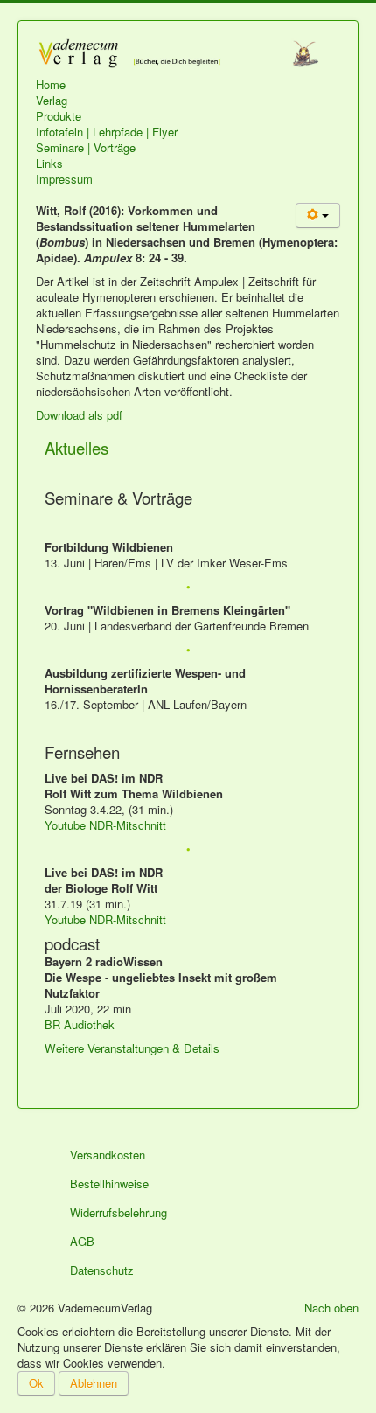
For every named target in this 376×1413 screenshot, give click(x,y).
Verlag (51, 100)
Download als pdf (79, 415)
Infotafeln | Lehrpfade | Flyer (107, 132)
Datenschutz (102, 1270)
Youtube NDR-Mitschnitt (105, 825)
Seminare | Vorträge (86, 148)
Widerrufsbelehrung (118, 1212)
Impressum (64, 179)
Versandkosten (107, 1154)
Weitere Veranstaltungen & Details (132, 1048)
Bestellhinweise (109, 1183)
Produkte (58, 116)
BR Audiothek (80, 1024)
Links (49, 163)
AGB (82, 1241)
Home (51, 85)
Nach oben (331, 1307)
